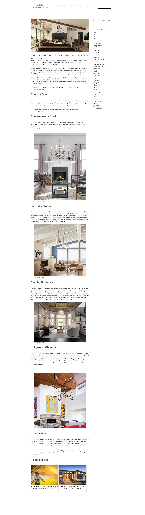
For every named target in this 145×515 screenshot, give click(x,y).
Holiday (95, 70)
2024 (94, 38)
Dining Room (96, 61)
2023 (94, 36)
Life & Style (96, 82)
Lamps (95, 77)
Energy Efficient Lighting (99, 64)
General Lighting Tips (98, 66)
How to (95, 71)
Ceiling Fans (96, 52)
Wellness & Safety (98, 107)
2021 (94, 33)
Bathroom (95, 41)
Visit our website (58, 452)
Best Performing (97, 47)
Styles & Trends (97, 99)
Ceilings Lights (97, 55)
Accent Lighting (97, 40)
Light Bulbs (96, 84)
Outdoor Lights (97, 91)
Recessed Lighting (97, 94)
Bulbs (94, 48)
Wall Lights (96, 105)
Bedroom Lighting (97, 45)
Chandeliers (96, 57)
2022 (94, 34)
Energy (95, 62)
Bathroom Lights (97, 43)
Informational (96, 73)
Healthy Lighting (97, 68)
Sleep (94, 96)
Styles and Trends (97, 101)
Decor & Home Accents (99, 59)
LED (94, 78)
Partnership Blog (97, 92)
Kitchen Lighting (97, 75)
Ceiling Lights (96, 54)
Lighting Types (97, 85)
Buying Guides (97, 50)
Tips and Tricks (97, 103)
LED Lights (96, 80)
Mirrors (95, 87)
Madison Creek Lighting (40, 5)
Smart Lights (96, 98)
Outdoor (95, 89)
